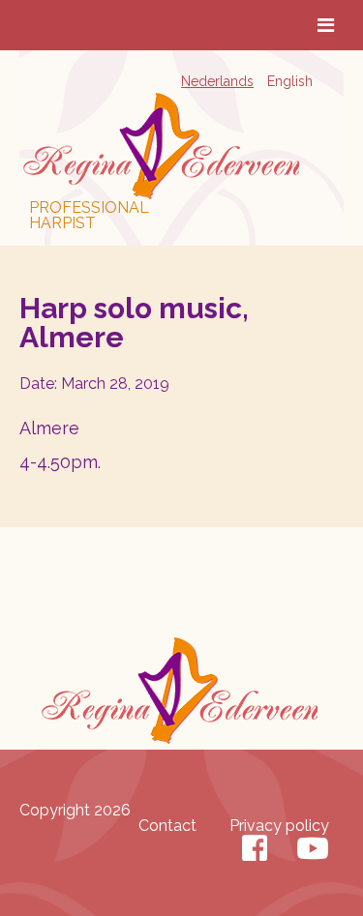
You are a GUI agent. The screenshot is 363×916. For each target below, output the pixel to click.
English (290, 81)
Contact (167, 825)
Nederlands (217, 81)
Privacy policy (279, 825)
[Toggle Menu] (325, 25)
